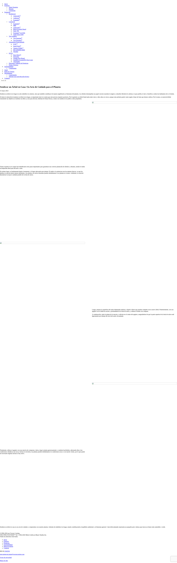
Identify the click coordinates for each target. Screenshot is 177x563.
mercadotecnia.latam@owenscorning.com (12, 554)
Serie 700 (16, 31)
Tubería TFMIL (18, 48)
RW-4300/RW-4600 (19, 50)
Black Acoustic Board (19, 29)
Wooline (15, 51)
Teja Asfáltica (13, 36)
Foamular (16, 20)
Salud (6, 70)
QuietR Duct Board (19, 58)
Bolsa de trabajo (8, 546)
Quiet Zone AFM (18, 34)
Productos (7, 12)
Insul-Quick (17, 46)
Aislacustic (17, 16)
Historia (11, 9)
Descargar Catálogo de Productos (18, 63)
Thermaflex (16, 61)
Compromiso (12, 68)
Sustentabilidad (8, 66)
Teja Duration (17, 40)
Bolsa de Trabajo (9, 71)
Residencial (12, 14)
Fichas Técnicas (13, 65)
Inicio (6, 4)
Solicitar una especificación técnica (19, 76)
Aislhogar (16, 18)
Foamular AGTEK (19, 33)
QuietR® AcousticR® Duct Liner (23, 60)
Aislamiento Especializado (16, 42)
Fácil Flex (16, 56)
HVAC (11, 53)
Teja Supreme (17, 38)
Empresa (6, 5)
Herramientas (8, 73)
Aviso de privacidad (6, 557)
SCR (15, 44)
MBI (14, 25)
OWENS (7, 551)
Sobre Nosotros (13, 7)
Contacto (7, 78)
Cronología (12, 10)
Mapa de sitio (4, 560)
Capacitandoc (13, 75)
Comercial (12, 22)
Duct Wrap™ (17, 55)
